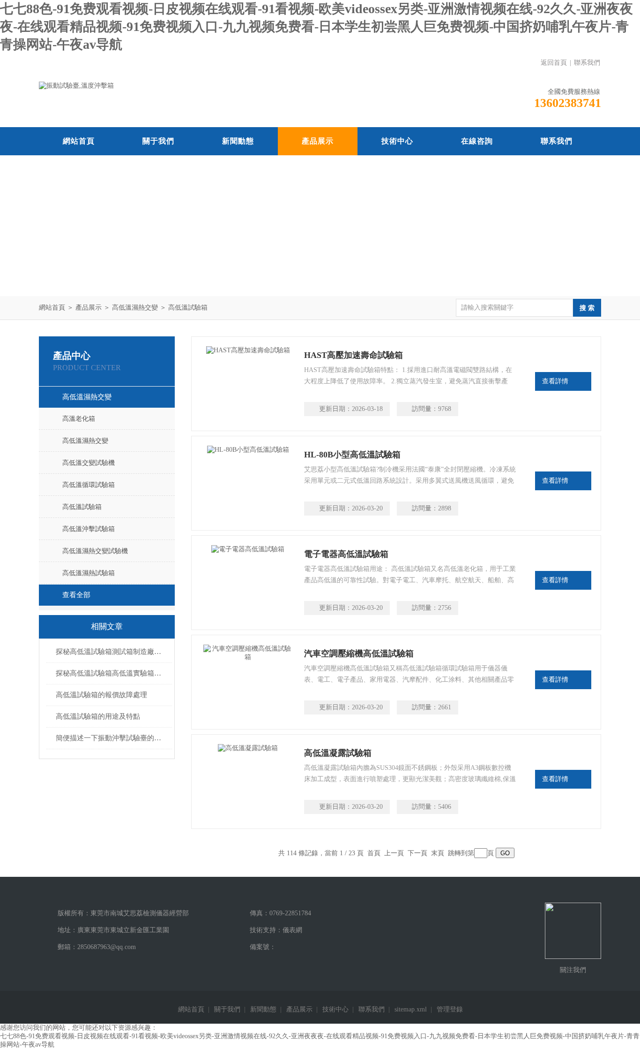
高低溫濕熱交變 (135, 307)
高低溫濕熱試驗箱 (88, 573)
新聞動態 (238, 141)
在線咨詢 (477, 141)
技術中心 (397, 141)
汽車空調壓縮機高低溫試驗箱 (359, 653)
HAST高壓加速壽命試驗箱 (353, 355)
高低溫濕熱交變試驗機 (95, 551)
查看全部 (76, 595)
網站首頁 (79, 141)
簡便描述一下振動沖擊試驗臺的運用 (111, 738)
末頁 (437, 853)
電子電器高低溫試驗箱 (346, 554)
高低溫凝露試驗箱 (338, 753)
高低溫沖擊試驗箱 (88, 528)
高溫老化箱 (78, 418)
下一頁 (417, 853)
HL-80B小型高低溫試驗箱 (352, 454)
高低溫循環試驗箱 (88, 484)
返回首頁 (554, 62)
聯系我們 (587, 62)
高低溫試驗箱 (188, 307)
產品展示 (318, 141)
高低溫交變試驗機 (88, 462)
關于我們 (158, 141)
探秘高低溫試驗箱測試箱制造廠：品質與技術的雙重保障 (111, 651)
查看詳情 (555, 381)
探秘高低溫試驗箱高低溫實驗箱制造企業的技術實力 (111, 673)
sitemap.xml (410, 1009)
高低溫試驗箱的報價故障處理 (101, 695)
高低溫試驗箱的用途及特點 (98, 716)
